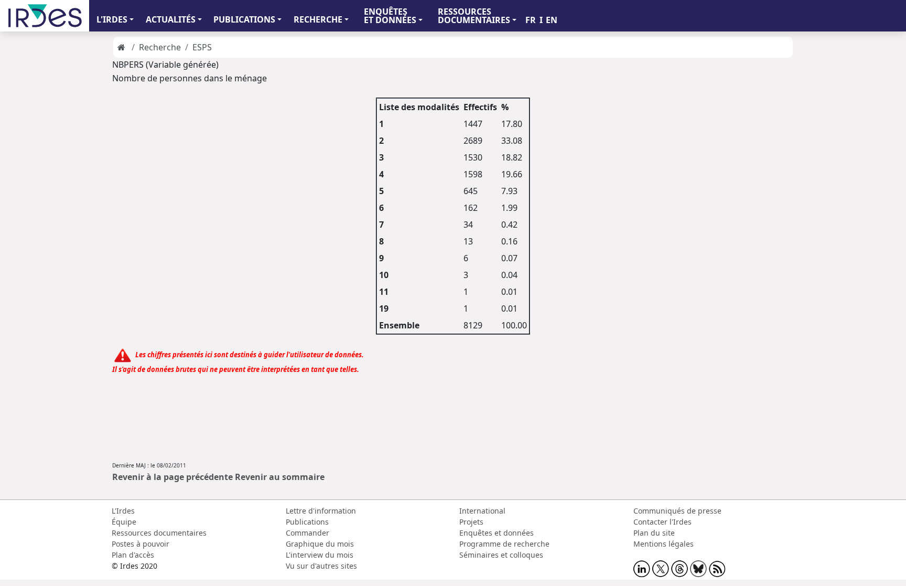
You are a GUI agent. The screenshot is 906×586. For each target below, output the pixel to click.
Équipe (124, 522)
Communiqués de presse (677, 511)
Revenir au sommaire (280, 477)
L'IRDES (111, 19)
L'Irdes (123, 511)
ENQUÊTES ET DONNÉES (390, 16)
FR (530, 20)
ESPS (202, 47)
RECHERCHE (318, 19)
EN (551, 20)
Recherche (160, 47)
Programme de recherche (504, 544)
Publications (307, 522)
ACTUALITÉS (171, 19)
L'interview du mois (319, 555)
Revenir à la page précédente (172, 477)
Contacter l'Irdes (662, 522)
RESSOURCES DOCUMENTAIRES (474, 16)
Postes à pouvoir (140, 544)
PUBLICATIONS (244, 19)
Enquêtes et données (496, 533)
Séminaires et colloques (501, 555)
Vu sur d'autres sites (321, 566)
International (482, 511)
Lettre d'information (321, 511)
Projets (471, 522)
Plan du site (654, 533)
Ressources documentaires (159, 533)
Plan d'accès (133, 555)
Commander (307, 533)
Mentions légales (663, 544)
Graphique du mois (320, 544)
